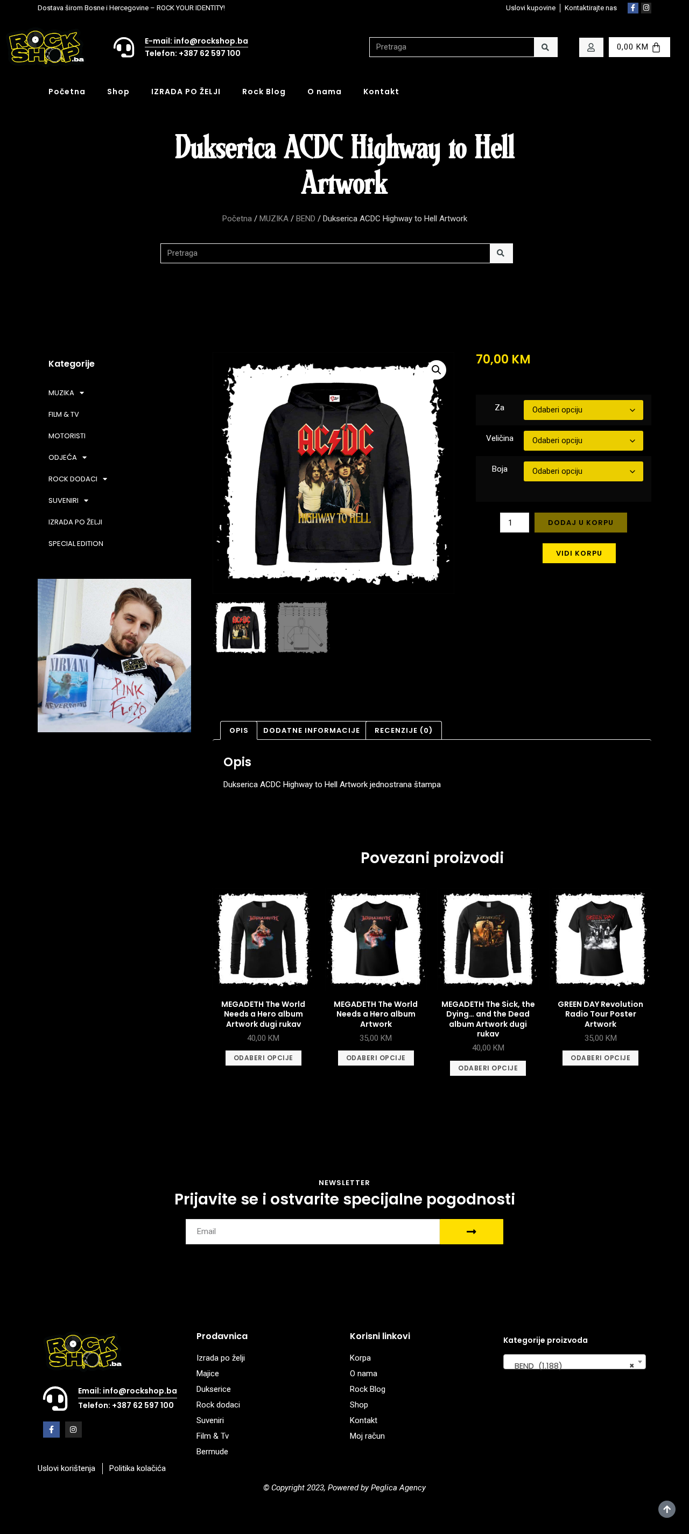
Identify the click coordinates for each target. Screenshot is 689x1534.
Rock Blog (264, 91)
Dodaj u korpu (581, 522)
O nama (324, 91)
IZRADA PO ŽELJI (186, 91)
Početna (67, 91)
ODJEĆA (62, 457)
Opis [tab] (239, 730)
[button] (436, 370)
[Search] (545, 47)
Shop (118, 91)
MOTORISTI (67, 436)
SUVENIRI (63, 500)
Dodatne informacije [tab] (311, 730)
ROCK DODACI (72, 479)
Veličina (500, 438)
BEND (305, 218)
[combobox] (574, 1361)
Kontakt (381, 91)
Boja (500, 469)
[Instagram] (646, 8)
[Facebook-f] (633, 8)
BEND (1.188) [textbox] (571, 1365)
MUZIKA (274, 218)
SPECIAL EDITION (75, 543)
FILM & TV (63, 414)
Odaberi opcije (263, 1057)
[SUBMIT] (471, 1231)
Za (499, 407)
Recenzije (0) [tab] (404, 730)
